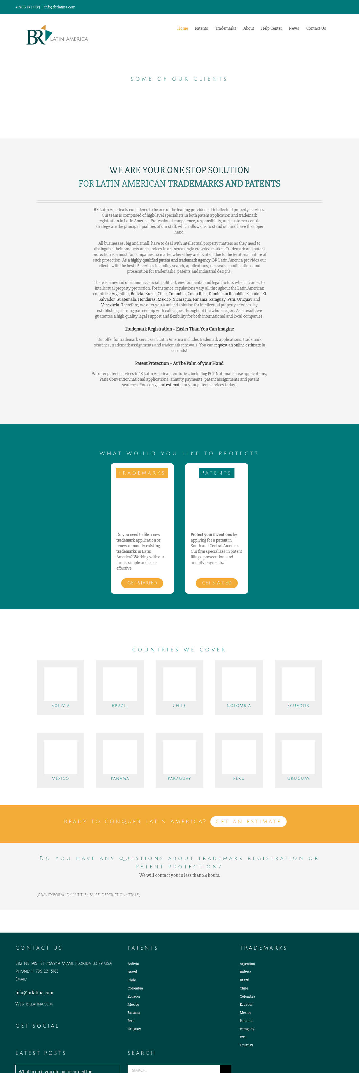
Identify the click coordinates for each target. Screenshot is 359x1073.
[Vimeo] (40, 1041)
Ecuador (253, 294)
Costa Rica (197, 294)
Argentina (120, 294)
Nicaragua (181, 299)
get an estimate (168, 385)
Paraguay (217, 299)
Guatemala (126, 299)
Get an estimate (248, 821)
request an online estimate (237, 345)
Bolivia (137, 294)
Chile (162, 294)
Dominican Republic (226, 294)
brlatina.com (39, 1004)
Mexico (164, 299)
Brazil (150, 294)
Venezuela (110, 305)
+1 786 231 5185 (45, 971)
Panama (200, 299)
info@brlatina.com (59, 7)
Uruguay (244, 299)
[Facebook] (32, 1041)
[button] (335, 27)
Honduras (147, 299)
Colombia (177, 294)
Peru (231, 299)
